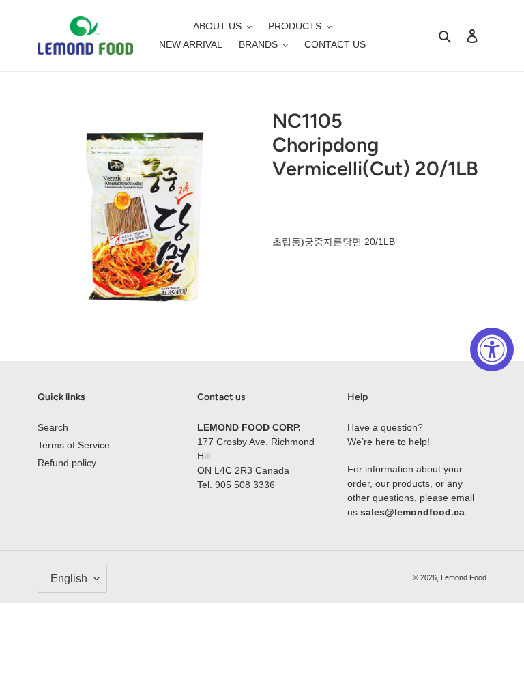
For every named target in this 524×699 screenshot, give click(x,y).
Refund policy (67, 462)
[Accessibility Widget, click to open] (492, 349)
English (68, 578)
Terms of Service (74, 445)
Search (53, 427)
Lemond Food (463, 577)
